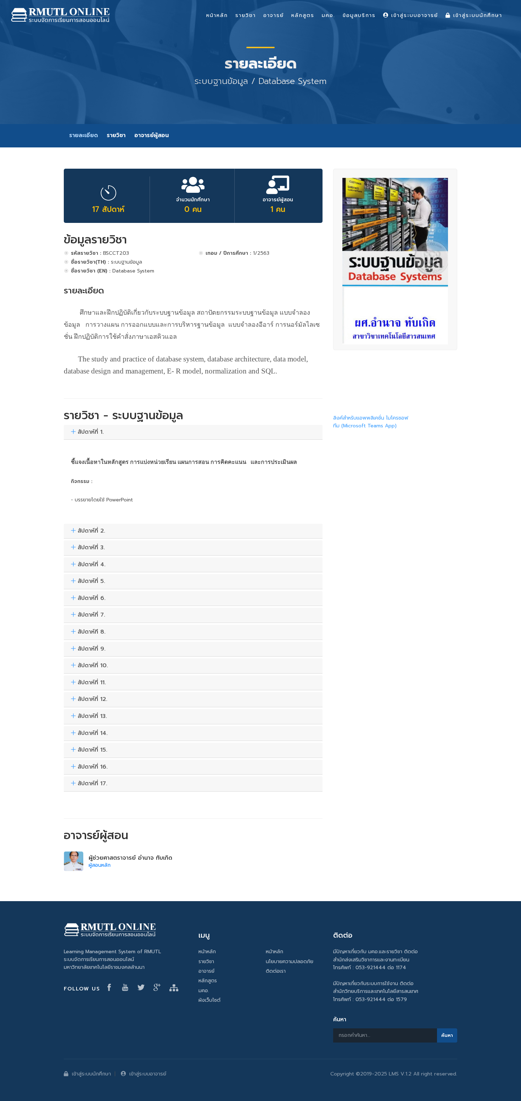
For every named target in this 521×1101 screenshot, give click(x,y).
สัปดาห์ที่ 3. (91, 548)
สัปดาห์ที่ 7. (91, 615)
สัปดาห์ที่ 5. (91, 581)
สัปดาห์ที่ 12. (92, 699)
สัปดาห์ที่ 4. (92, 565)
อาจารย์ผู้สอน (151, 135)
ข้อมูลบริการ (359, 15)
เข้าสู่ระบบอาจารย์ (147, 1074)
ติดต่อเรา (276, 971)
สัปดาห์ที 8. (92, 632)
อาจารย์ (206, 971)
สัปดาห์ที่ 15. (92, 750)
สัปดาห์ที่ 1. (91, 432)
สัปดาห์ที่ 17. (92, 784)
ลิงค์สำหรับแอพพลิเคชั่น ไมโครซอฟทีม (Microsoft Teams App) (370, 421)
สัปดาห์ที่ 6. (92, 598)
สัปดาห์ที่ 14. (93, 733)
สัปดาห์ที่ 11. (92, 683)
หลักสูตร (207, 980)
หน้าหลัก (207, 951)
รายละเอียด (83, 135)
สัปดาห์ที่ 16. (93, 767)
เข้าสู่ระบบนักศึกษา (91, 1074)
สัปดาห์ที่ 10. (93, 666)
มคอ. (203, 990)
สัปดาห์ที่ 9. (92, 649)
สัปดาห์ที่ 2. (91, 531)
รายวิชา (116, 135)
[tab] (193, 432)
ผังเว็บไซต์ (209, 1000)
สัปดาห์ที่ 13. (92, 716)
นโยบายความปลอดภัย (289, 961)
